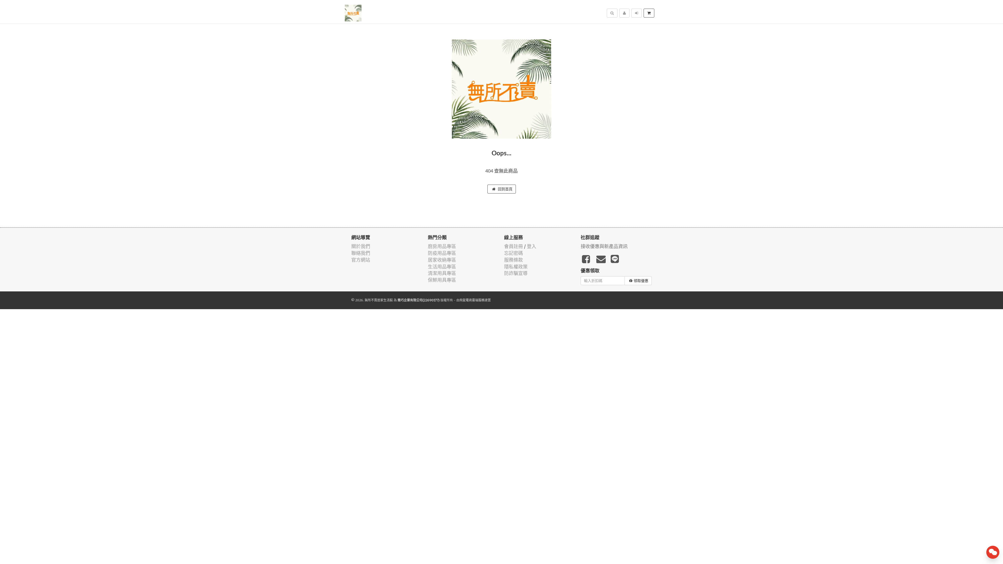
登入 (531, 246)
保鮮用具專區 (442, 280)
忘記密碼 (513, 253)
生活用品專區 (442, 267)
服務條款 (513, 260)
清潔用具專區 (442, 273)
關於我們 (360, 246)
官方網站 (360, 260)
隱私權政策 (516, 267)
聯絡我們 (360, 253)
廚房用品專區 (442, 246)
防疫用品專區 (442, 253)
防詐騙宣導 (516, 273)
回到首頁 (504, 189)
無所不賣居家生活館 (379, 300)
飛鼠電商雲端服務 (472, 300)
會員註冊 (513, 246)
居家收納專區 (442, 260)
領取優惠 (641, 280)
